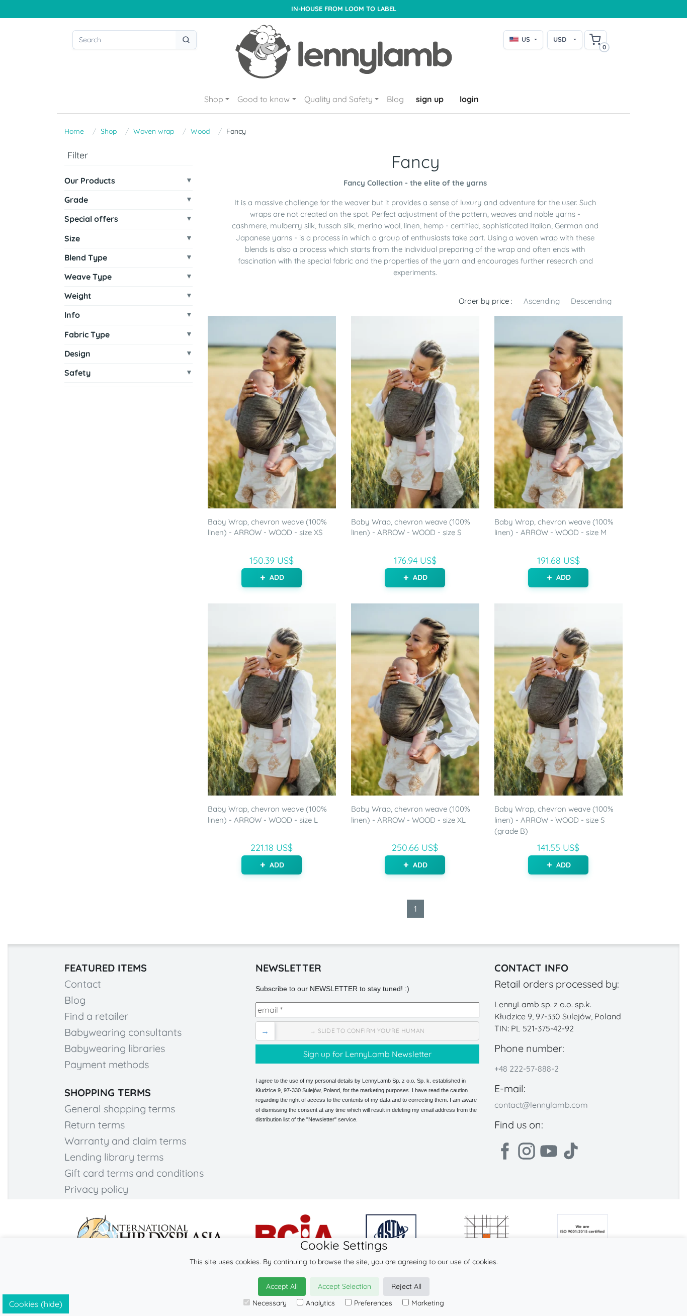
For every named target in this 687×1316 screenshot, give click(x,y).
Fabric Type (87, 334)
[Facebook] (504, 1151)
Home (74, 131)
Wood (200, 131)
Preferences (373, 1302)
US (526, 39)
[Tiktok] (571, 1151)
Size (72, 238)
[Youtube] (549, 1151)
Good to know (263, 99)
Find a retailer (96, 1016)
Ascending (542, 301)
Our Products (89, 181)
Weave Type (88, 277)
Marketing (427, 1302)
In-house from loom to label (343, 9)
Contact (82, 984)
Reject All (406, 1286)
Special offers (91, 219)
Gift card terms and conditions (134, 1173)
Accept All (282, 1286)
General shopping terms (119, 1108)
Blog (395, 99)
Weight (78, 296)
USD (559, 39)
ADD (277, 577)
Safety (77, 373)
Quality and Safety (338, 99)
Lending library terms (113, 1157)
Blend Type (85, 257)
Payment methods (106, 1064)
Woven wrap (153, 131)
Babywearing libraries (114, 1048)
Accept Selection (344, 1286)
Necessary (269, 1302)
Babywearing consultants (123, 1032)
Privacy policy (96, 1189)
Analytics (320, 1302)
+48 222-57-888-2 (526, 1069)
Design (77, 354)
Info (72, 315)
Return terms (94, 1124)
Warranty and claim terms (125, 1140)
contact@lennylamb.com (541, 1105)
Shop (213, 99)
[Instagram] (527, 1151)
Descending (591, 301)
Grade (76, 200)
